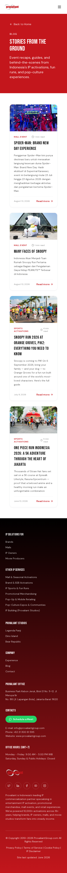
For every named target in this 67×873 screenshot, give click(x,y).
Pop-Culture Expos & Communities (25, 604)
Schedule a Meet (23, 719)
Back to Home (22, 24)
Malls (8, 547)
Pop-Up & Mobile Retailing (20, 599)
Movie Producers (14, 558)
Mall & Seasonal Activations (21, 577)
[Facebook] (26, 785)
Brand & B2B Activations (19, 582)
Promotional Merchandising (20, 593)
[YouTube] (35, 785)
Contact (10, 671)
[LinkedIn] (17, 785)
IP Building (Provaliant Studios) (22, 610)
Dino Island (11, 636)
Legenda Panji (13, 630)
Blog (7, 665)
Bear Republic (13, 641)
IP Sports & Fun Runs (17, 588)
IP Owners (11, 552)
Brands (9, 541)
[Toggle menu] (59, 6)
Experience (11, 660)
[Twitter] (8, 785)
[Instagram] (44, 785)
